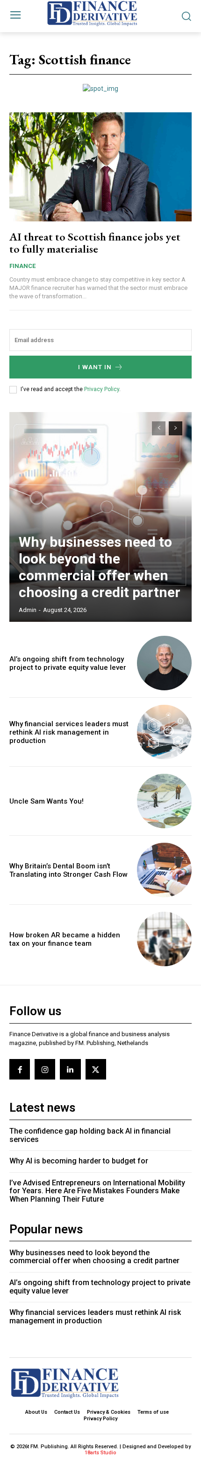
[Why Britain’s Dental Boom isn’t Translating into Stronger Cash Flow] (164, 870)
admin (27, 609)
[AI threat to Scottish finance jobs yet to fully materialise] (100, 166)
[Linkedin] (70, 1069)
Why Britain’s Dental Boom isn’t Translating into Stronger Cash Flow (68, 870)
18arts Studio (100, 1453)
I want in (95, 367)
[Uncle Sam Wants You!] (164, 801)
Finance (22, 265)
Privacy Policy (101, 389)
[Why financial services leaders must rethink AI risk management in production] (164, 732)
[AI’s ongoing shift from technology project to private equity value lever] (164, 663)
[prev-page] (158, 428)
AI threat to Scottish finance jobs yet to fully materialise (94, 242)
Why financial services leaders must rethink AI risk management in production (69, 732)
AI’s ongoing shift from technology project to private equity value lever (67, 663)
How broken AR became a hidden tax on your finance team (64, 939)
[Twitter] (96, 1069)
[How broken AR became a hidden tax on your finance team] (164, 939)
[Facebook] (19, 1069)
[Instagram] (45, 1069)
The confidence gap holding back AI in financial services (90, 1135)
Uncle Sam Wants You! (46, 801)
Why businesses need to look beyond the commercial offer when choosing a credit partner (99, 567)
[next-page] (175, 428)
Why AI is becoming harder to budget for (78, 1160)
